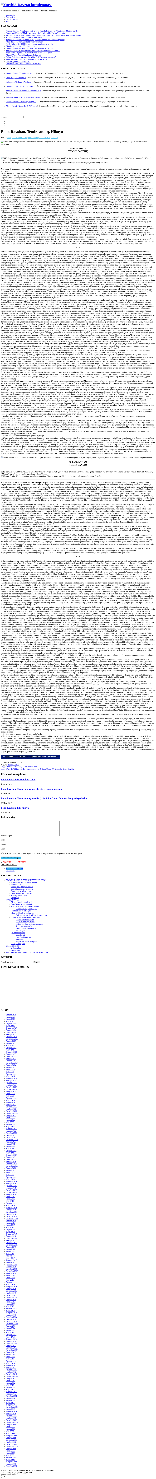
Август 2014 (11, 1326)
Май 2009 (10, 1431)
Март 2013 (10, 1363)
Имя (3, 840)
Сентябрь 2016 (12, 1271)
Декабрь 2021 (11, 1133)
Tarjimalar (15, 898)
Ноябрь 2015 (11, 1293)
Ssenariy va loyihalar (19, 895)
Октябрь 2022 (11, 1111)
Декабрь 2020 (11, 1159)
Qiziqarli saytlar (12, 19)
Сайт (3, 849)
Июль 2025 (10, 1043)
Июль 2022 (10, 1118)
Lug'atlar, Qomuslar (23, 937)
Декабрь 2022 (11, 1107)
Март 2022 (10, 1126)
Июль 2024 (10, 1067)
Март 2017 (10, 1258)
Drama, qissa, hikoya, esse (21, 891)
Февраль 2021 (11, 1155)
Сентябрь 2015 (12, 1297)
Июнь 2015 (10, 1304)
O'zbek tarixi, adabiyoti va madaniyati (26, 138)
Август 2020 (11, 1168)
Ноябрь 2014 (11, 1319)
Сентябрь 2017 (12, 1245)
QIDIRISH (10, 871)
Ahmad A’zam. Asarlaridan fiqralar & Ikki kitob (24, 55)
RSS (7, 21)
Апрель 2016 (11, 1282)
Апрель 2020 (11, 1177)
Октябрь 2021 (11, 1137)
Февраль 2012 (11, 1392)
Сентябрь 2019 (12, 1192)
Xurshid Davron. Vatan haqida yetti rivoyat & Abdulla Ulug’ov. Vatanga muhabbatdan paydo (42, 31)
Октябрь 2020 (11, 1164)
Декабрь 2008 (11, 1440)
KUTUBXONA (12, 900)
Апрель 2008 (11, 1457)
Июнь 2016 (10, 1278)
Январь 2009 (11, 1438)
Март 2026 (10, 1026)
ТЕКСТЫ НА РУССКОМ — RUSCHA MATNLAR (27, 952)
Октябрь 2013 (11, 1348)
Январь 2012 (11, 1394)
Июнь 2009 (10, 1429)
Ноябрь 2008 (11, 1442)
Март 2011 (10, 1403)
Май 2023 (10, 1096)
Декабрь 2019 (11, 1186)
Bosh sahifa (10, 15)
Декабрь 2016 (11, 1265)
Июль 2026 (10, 1017)
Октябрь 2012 (11, 1374)
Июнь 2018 (10, 1225)
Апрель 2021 (11, 1151)
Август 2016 (11, 1273)
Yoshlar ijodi (20, 930)
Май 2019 (10, 1201)
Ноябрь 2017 (11, 1240)
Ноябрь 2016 (11, 1267)
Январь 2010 (11, 1414)
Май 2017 (10, 1254)
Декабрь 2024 (11, 1056)
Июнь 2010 (10, 1409)
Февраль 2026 (11, 1028)
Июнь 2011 (10, 1398)
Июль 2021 (10, 1144)
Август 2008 (11, 1449)
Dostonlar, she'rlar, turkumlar (22, 889)
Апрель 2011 (11, 1400)
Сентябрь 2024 (12, 1063)
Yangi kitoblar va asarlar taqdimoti (29, 928)
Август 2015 (11, 1300)
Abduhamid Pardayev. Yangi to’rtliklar (20, 46)
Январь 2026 (11, 1030)
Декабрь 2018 (11, 1212)
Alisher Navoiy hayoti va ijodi (22, 902)
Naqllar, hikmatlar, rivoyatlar (27, 941)
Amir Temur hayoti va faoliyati (22, 904)
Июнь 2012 (10, 1383)
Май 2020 (10, 1175)
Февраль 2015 (11, 1313)
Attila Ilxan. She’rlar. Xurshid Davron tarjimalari (24, 42)
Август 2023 (11, 1091)
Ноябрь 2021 (11, 1135)
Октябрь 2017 (11, 1243)
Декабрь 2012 (11, 1370)
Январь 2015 (11, 1315)
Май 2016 (10, 1280)
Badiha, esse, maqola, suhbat (22, 887)
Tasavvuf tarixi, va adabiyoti (26, 909)
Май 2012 (10, 1385)
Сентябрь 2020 (12, 1166)
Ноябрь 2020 (11, 1162)
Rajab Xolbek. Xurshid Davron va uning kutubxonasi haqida (29, 44)
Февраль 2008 (11, 1462)
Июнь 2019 (10, 1199)
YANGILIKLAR (12, 946)
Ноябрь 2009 (11, 1418)
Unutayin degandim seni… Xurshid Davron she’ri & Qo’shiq (29, 48)
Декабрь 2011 (11, 1396)
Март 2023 (10, 1100)
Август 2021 (11, 1142)
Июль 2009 (10, 1427)
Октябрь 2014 (11, 1321)
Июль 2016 (10, 1275)
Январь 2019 (11, 1210)
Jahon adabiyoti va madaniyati (22, 913)
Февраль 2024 (11, 1078)
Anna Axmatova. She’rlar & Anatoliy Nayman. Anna (26, 59)
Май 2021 (10, 1148)
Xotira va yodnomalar (24, 926)
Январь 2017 (11, 1262)
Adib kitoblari (16, 884)
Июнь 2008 (10, 1453)
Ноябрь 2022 (11, 1109)
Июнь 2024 (10, 1069)
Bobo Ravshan (13, 765)
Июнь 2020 (10, 1172)
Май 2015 (10, 1306)
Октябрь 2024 (11, 1061)
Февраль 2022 (11, 1129)
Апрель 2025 (11, 1048)
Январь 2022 (11, 1131)
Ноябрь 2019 (11, 1188)
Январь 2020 (11, 1183)
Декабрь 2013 (11, 1343)
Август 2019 (11, 1194)
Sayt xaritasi (10, 17)
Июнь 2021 (10, 1146)
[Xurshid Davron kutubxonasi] (26, 5)
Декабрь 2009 (11, 1416)
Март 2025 (10, 1050)
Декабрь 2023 (11, 1083)
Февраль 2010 (11, 1411)
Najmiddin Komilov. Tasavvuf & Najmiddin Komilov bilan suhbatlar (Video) (35, 40)
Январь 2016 (11, 1289)
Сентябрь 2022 (12, 1113)
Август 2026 (11, 1015)
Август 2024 (11, 1065)
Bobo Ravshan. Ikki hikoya (15, 808)
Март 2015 (10, 1311)
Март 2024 (10, 1076)
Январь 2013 (11, 1368)
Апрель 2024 (11, 1074)
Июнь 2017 (10, 1251)
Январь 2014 (11, 1341)
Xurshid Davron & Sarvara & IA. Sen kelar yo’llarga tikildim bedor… (33, 51)
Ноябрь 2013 (11, 1346)
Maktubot (19, 939)
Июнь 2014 (10, 1330)
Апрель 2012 (11, 1387)
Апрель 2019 (11, 1203)
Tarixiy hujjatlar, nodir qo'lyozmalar (29, 924)
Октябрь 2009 (11, 1420)
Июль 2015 (10, 1302)
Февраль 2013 (11, 1365)
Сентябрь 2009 (12, 1422)
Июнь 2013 (10, 1357)
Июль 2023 (10, 1094)
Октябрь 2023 (11, 1087)
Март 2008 (10, 1460)
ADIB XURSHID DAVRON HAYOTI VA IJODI (25, 880)
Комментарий (6, 836)
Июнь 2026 (10, 1019)
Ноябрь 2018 (11, 1214)
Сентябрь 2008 (12, 1446)
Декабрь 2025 (11, 1032)
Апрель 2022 (11, 1124)
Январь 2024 (11, 1080)
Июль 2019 (10, 1197)
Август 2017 (11, 1247)
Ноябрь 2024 (11, 1059)
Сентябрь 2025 (12, 1039)
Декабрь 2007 (11, 1466)
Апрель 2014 (11, 1335)
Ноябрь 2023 (11, 1085)
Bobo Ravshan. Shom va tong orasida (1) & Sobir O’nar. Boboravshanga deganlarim (44, 798)
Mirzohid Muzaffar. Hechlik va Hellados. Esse (24, 37)
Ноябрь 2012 (11, 1372)
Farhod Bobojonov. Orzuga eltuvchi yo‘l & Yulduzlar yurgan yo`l (31, 57)
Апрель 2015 (11, 1308)
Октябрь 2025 (11, 1037)
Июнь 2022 (10, 1120)
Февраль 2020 (11, 1181)
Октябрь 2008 (11, 1444)
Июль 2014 (10, 1328)
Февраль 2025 (11, 1052)
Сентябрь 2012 (12, 1376)
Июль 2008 (10, 1451)
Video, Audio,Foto (18, 944)
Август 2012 (11, 1378)
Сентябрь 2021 (12, 1140)
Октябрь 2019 (11, 1190)
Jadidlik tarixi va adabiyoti (21, 911)
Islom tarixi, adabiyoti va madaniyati (25, 906)
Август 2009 (11, 1424)
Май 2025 (10, 1045)
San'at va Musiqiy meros (25, 922)
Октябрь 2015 (11, 1295)
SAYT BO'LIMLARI (14, 869)
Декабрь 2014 (11, 1317)
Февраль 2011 (11, 1405)
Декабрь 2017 (11, 1238)
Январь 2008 (11, 1464)
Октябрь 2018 (11, 1216)
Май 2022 (10, 1122)
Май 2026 (10, 1021)
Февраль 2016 (11, 1286)
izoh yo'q (54, 138)
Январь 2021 (11, 1157)
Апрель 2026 (11, 1023)
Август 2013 (11, 1352)
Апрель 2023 (11, 1098)
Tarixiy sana (15, 950)
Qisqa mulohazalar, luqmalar (22, 893)
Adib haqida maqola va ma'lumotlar (24, 882)
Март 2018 (10, 1232)
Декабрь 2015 (11, 1291)
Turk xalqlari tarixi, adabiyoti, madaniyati (31, 915)
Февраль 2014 (11, 1339)
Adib (9, 138)
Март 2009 (10, 1433)
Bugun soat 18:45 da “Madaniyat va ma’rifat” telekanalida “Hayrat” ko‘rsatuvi (36, 33)
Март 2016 (10, 1284)
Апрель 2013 (11, 1361)
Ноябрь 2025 (11, 1034)
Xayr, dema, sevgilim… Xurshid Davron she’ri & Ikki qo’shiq (30, 53)
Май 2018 (10, 1227)
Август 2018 (11, 1221)
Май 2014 (10, 1332)
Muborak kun (16, 948)
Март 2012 (10, 1389)
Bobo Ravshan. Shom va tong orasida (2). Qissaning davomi (31, 789)
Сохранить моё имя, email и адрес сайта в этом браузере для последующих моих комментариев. (43, 853)
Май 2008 (10, 1455)
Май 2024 (10, 1072)
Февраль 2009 (11, 1435)
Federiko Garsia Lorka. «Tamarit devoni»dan (23, 64)
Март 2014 (10, 1337)
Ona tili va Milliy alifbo (25, 920)
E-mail (3, 844)
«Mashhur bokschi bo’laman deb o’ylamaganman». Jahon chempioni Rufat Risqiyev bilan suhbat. (43, 35)
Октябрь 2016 (11, 1269)
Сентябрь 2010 (12, 1407)
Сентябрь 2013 (12, 1350)
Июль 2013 (10, 1354)
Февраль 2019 (11, 1208)
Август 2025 (11, 1041)
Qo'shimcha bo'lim (18, 933)
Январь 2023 (11, 1105)
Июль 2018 (10, 1223)
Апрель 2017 (11, 1256)
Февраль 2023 (11, 1102)
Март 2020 (10, 1179)
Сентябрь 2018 (12, 1219)
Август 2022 (11, 1116)
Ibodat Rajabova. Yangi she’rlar (18, 62)
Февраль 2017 (11, 1260)
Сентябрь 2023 (12, 1089)
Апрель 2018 (11, 1229)
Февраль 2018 (11, 1234)
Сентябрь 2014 (12, 1324)
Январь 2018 (11, 1236)
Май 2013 (10, 1359)
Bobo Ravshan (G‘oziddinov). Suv (18, 779)
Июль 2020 (10, 1170)
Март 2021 (10, 1153)
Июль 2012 (10, 1381)
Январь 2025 (11, 1054)
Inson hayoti (20, 935)
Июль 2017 (10, 1249)
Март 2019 (10, 1205)
